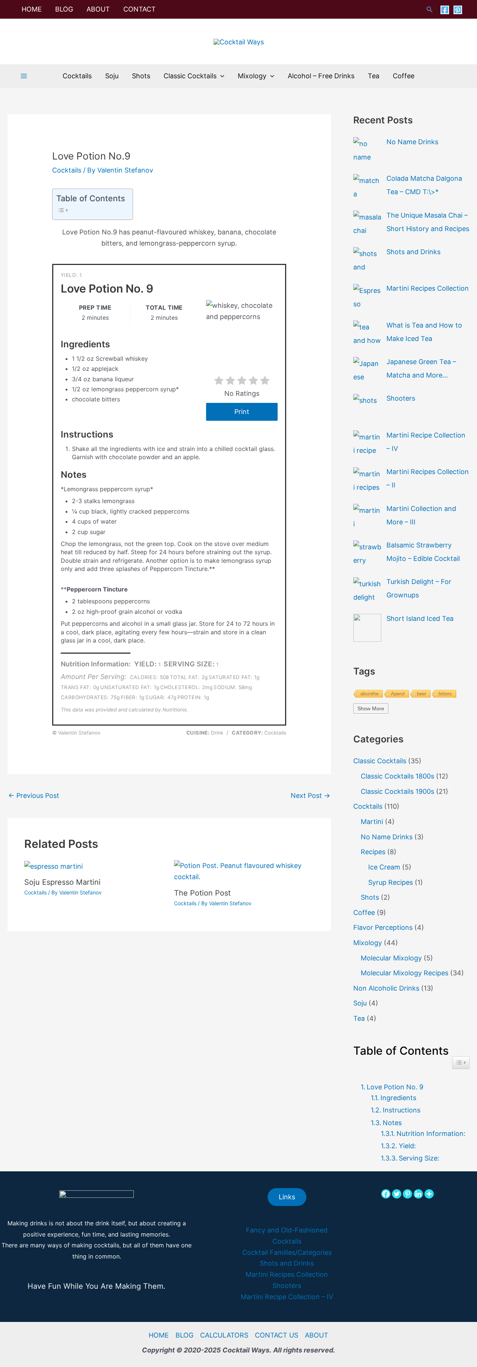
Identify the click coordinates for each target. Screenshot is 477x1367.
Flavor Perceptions (383, 927)
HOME (159, 1335)
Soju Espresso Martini (62, 882)
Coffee (364, 912)
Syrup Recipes (390, 882)
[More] (429, 1194)
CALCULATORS (224, 1335)
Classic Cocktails (379, 761)
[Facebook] (444, 10)
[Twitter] (396, 1194)
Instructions (401, 1110)
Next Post (310, 795)
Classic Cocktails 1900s (397, 791)
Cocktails (66, 170)
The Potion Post (202, 892)
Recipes (373, 852)
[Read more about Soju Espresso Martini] (53, 865)
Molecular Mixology (391, 958)
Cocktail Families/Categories (287, 1252)
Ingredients (398, 1098)
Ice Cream (384, 867)
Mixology (367, 943)
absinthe (369, 694)
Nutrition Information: (431, 1133)
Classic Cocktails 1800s (397, 776)
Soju (360, 1003)
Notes (392, 1123)
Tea (359, 1018)
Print (241, 412)
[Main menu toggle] (23, 76)
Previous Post (33, 795)
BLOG (184, 1335)
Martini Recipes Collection (287, 1274)
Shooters (286, 1285)
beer (421, 694)
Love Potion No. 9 (395, 1087)
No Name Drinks (387, 837)
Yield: (407, 1146)
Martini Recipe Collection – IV (287, 1297)
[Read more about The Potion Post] (244, 871)
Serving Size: (419, 1158)
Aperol (398, 694)
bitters (445, 694)
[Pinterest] (458, 10)
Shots (370, 897)
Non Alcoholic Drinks (386, 988)
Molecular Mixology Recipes (404, 973)
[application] (220, 76)
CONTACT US (276, 1335)
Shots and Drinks (287, 1263)
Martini (372, 821)
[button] (429, 9)
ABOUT (316, 1335)
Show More (370, 708)
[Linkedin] (418, 1194)
